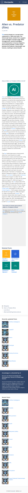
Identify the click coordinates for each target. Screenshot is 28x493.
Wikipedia (12, 211)
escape (13, 128)
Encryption (12, 470)
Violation (11, 455)
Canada (17, 193)
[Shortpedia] (2, 2)
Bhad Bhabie (12, 361)
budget (4, 108)
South (8, 201)
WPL (10, 462)
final (5, 153)
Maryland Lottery (13, 431)
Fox (7, 175)
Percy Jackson (12, 415)
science (18, 97)
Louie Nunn (7, 310)
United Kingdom (6, 190)
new (7, 133)
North (11, 175)
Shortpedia (8, 2)
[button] (19, 2)
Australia (23, 175)
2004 (14, 97)
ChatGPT (11, 329)
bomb (20, 140)
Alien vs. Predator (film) (10, 308)
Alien (3, 97)
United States (5, 188)
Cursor (11, 439)
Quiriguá (11, 345)
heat (5, 130)
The (3, 34)
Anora (10, 337)
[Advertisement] (14, 64)
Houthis (11, 408)
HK (20, 491)
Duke (10, 447)
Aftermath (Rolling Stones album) (12, 312)
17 (22, 180)
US (14, 181)
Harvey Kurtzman (13, 353)
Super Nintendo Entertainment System (17, 479)
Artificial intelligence (14, 322)
